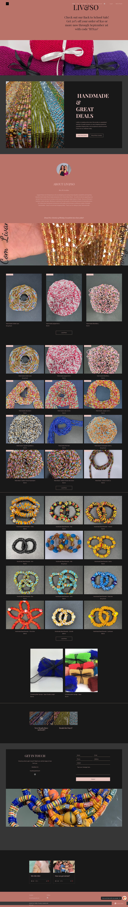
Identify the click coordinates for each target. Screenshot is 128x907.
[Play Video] (41, 718)
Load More (64, 332)
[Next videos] (97, 718)
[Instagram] (104, 3)
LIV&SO (86, 7)
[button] (119, 4)
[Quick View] (25, 510)
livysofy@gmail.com (97, 3)
